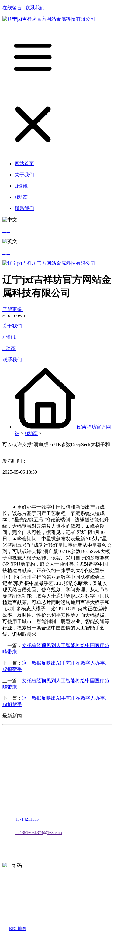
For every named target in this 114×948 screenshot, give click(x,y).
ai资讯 (9, 337)
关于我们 (12, 326)
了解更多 (12, 309)
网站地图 (17, 928)
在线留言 (12, 7)
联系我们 (35, 7)
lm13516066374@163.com (38, 832)
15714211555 (27, 819)
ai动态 (9, 348)
